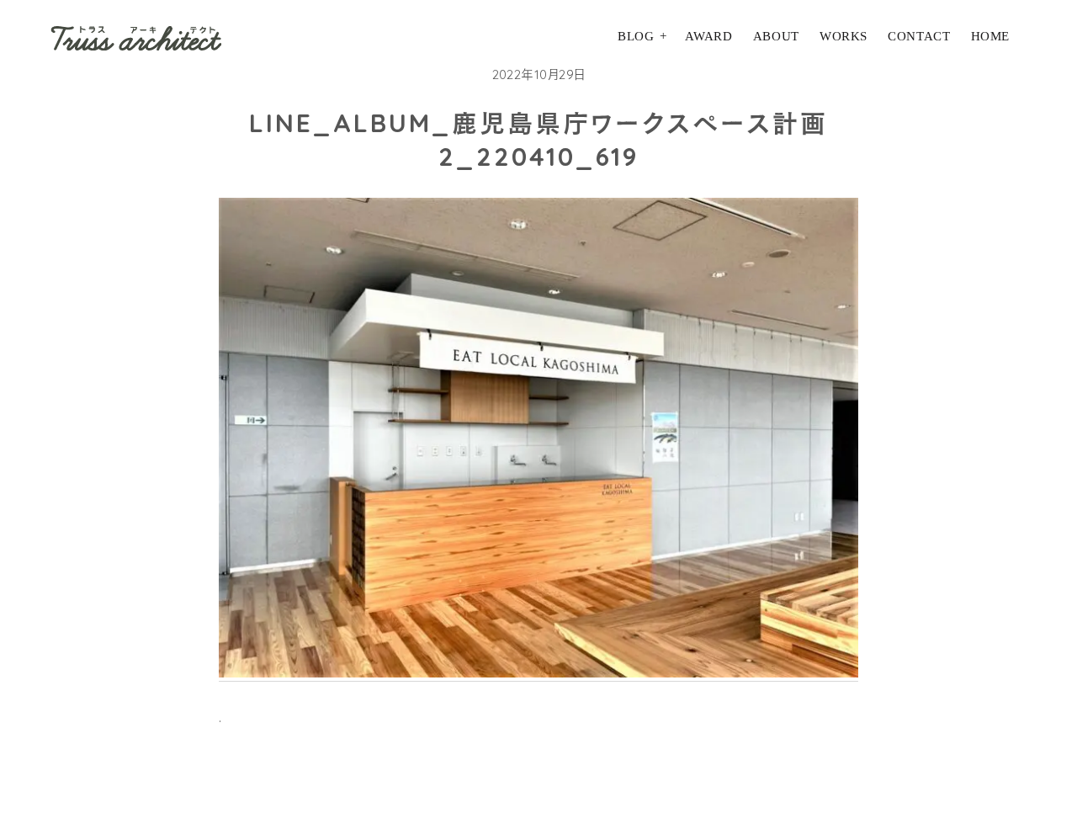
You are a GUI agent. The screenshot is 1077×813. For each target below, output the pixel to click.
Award (709, 36)
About (776, 36)
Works (843, 36)
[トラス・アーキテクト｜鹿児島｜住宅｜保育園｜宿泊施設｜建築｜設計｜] (135, 37)
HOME (990, 36)
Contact (919, 36)
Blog (636, 36)
